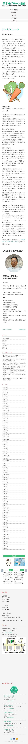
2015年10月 (6, 512)
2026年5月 (6, 394)
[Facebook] (14, 738)
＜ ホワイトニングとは (7, 329)
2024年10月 (6, 439)
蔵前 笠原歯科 (7, 721)
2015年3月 (6, 527)
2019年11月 (6, 477)
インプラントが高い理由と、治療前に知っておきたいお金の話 (14, 371)
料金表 (14, 15)
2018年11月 (6, 496)
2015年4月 (6, 524)
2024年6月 (6, 449)
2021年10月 (6, 460)
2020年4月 (6, 467)
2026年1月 (6, 403)
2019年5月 (6, 486)
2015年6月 (6, 520)
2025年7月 (6, 418)
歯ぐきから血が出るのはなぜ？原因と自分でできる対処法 (14, 379)
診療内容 (14, 12)
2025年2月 (6, 430)
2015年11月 (6, 510)
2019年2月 (6, 491)
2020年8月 (6, 465)
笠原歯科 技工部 (8, 729)
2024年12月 (6, 434)
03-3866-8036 (10, 725)
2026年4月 (6, 396)
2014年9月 (6, 541)
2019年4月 (6, 489)
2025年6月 (6, 420)
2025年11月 (6, 408)
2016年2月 (6, 503)
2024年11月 (6, 437)
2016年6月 (6, 498)
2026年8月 (6, 387)
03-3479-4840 (10, 708)
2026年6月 (6, 392)
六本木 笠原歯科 (8, 705)
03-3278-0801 (8, 632)
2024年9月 (6, 441)
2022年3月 (6, 458)
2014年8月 (6, 543)
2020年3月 (6, 470)
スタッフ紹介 (14, 10)
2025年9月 (6, 413)
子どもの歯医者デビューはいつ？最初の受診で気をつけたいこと (14, 360)
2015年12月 (6, 508)
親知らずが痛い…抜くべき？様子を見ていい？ (14, 375)
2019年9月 (6, 479)
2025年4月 (6, 425)
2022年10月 (6, 456)
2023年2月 (6, 451)
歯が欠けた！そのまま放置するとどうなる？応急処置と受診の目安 (13, 356)
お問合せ (14, 21)
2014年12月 (6, 534)
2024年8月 (6, 444)
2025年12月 (6, 406)
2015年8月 (6, 517)
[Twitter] (12, 738)
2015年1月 (6, 531)
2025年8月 (6, 415)
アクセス (14, 18)
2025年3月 (6, 427)
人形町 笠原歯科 (8, 712)
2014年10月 (6, 539)
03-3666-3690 (10, 717)
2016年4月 (6, 501)
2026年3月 (6, 399)
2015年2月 (6, 529)
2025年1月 (6, 432)
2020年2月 (6, 472)
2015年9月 (6, 515)
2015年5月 (6, 522)
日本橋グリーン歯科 (14, 3)
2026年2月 (6, 401)
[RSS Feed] (17, 738)
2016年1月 (6, 505)
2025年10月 (6, 411)
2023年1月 (6, 453)
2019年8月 (6, 482)
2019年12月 (6, 475)
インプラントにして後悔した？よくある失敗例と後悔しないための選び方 (14, 363)
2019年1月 (6, 493)
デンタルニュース (10, 29)
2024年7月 (6, 446)
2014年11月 (6, 536)
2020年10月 (6, 463)
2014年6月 (6, 548)
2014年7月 (6, 546)
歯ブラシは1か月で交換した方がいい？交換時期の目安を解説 (14, 367)
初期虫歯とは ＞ (22, 329)
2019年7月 (6, 484)
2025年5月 (6, 422)
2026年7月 (6, 389)
